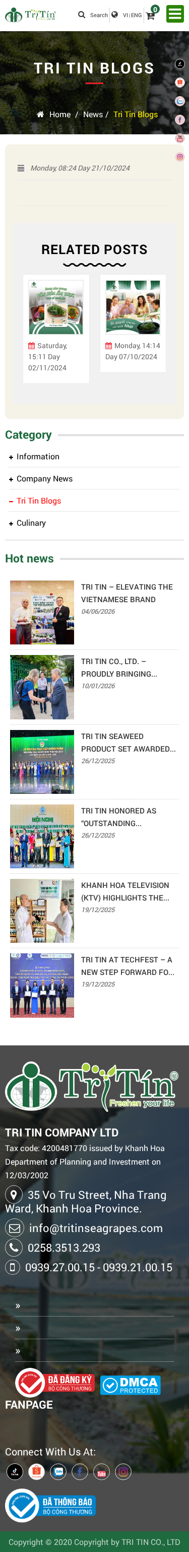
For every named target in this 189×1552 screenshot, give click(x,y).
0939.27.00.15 (60, 1267)
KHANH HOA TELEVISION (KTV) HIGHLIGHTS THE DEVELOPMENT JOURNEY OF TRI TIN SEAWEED (126, 892)
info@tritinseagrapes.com (96, 1227)
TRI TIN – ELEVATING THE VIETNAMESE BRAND (127, 593)
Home (60, 114)
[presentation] (28, 334)
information (38, 456)
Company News (45, 478)
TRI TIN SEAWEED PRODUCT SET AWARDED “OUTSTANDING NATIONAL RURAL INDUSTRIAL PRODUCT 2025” (127, 743)
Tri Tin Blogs (135, 114)
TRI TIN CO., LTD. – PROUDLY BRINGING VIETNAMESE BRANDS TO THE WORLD (126, 668)
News (93, 114)
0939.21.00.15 (137, 1267)
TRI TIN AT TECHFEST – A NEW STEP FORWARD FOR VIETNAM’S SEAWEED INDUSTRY (127, 966)
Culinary (31, 522)
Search (99, 15)
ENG (136, 15)
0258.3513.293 (64, 1247)
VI (125, 15)
